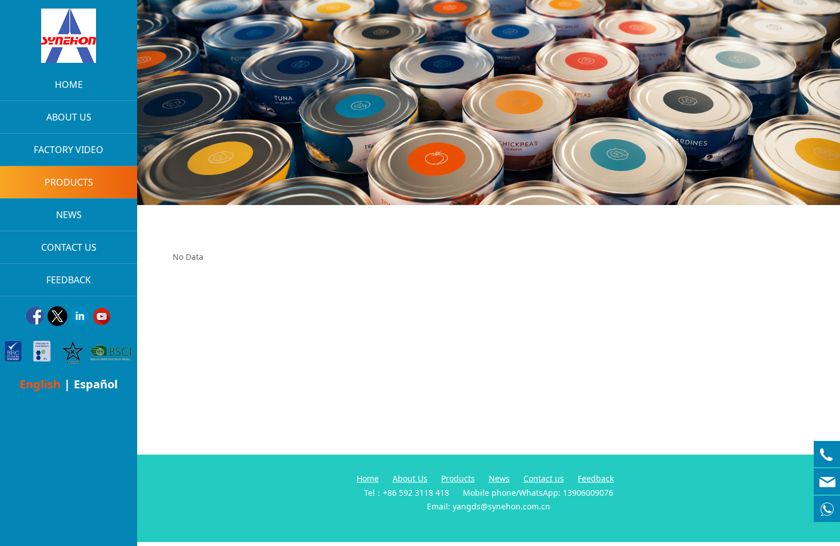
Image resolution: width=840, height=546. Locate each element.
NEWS (69, 214)
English (40, 384)
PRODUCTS (69, 182)
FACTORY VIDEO (68, 149)
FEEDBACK (68, 280)
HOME (69, 84)
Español (96, 384)
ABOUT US (68, 117)
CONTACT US (69, 247)
